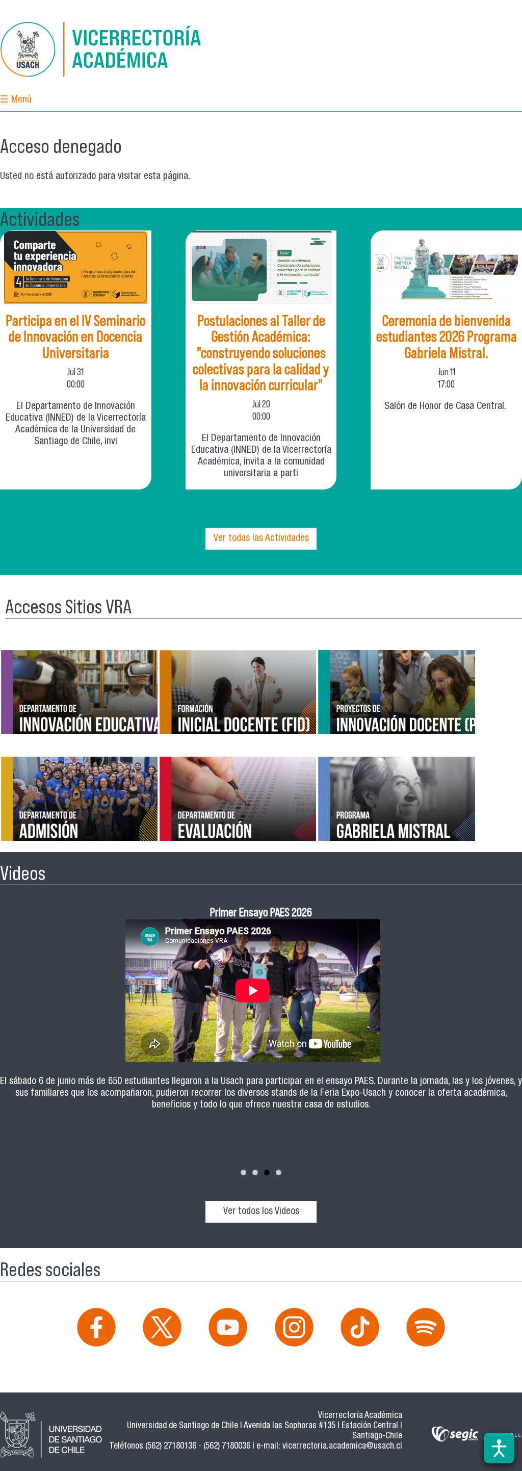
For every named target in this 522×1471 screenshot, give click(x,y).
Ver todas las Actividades (261, 539)
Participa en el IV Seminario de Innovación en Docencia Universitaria (75, 337)
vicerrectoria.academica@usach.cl (342, 1446)
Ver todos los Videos (261, 1212)
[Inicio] (102, 51)
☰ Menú (16, 100)
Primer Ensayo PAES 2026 (261, 912)
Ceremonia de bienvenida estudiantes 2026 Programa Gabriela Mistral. (446, 337)
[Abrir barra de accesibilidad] (499, 1448)
